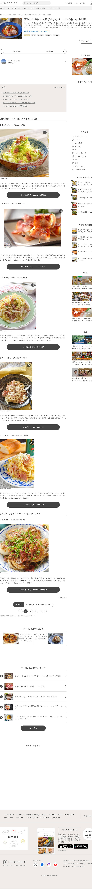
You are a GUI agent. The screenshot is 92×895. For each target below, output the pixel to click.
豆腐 (37, 8)
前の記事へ (17, 51)
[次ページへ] (46, 611)
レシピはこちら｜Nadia (32, 347)
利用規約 (70, 866)
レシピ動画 (68, 3)
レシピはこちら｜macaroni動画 (32, 195)
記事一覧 (65, 860)
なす (9, 8)
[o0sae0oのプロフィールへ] (33, 62)
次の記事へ (50, 51)
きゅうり (26, 8)
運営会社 (65, 866)
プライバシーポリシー (78, 866)
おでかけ (36, 814)
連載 (11, 817)
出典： (5, 247)
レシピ (19, 814)
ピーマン (14, 8)
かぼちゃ (20, 8)
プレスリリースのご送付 (69, 863)
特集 (5, 817)
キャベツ (32, 8)
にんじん (42, 8)
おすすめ (82, 3)
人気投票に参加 (56, 817)
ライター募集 (79, 860)
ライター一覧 (71, 860)
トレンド (76, 3)
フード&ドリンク (69, 814)
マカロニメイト (20, 817)
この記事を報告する (62, 597)
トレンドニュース (9, 814)
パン (55, 8)
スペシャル (45, 817)
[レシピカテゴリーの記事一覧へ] (27, 35)
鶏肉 (59, 8)
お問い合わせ (86, 860)
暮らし (44, 814)
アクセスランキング (33, 817)
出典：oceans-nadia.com (5, 330)
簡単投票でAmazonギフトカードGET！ (37, 31)
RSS (77, 863)
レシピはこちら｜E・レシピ (32, 267)
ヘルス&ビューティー (55, 814)
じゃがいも (49, 8)
